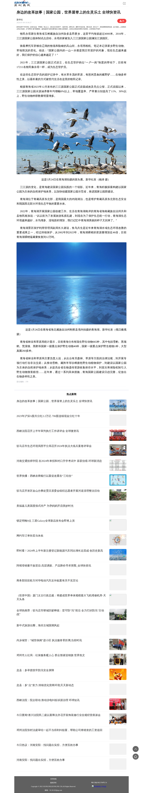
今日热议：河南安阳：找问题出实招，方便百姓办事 (47, 744)
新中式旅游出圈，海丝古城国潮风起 (38, 625)
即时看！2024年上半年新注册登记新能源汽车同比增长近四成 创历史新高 (60, 550)
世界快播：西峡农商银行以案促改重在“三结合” (45, 475)
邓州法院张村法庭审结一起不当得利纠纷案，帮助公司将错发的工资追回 (59, 730)
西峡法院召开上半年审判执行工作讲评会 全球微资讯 (48, 430)
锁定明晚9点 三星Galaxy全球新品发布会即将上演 (46, 520)
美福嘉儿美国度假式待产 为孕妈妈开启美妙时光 (45, 505)
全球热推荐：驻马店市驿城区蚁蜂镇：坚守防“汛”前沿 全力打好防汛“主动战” (60, 612)
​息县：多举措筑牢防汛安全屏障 (35, 670)
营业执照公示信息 (100, 786)
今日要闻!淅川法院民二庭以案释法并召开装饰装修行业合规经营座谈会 (59, 714)
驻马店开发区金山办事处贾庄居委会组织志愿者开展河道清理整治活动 (58, 490)
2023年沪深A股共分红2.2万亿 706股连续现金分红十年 (48, 415)
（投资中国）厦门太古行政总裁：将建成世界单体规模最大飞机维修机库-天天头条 (61, 597)
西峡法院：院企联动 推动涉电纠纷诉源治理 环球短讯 (48, 700)
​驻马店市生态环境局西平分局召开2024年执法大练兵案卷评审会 (54, 445)
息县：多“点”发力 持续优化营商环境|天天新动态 (45, 685)
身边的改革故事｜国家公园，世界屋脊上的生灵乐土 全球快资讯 (54, 401)
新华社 (20, 19)
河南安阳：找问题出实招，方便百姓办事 (41, 759)
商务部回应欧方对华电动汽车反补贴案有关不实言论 (47, 580)
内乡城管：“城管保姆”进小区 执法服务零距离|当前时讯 (49, 640)
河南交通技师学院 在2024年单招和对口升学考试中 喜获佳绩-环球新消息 (59, 460)
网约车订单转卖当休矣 (30, 535)
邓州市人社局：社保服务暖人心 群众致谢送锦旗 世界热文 (51, 655)
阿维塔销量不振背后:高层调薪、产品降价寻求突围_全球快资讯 (54, 565)
